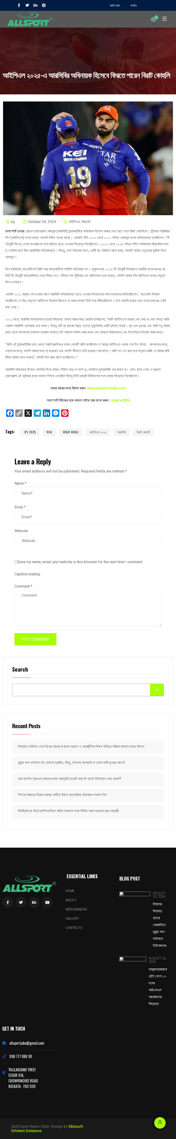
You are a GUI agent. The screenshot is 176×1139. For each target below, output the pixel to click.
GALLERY (72, 918)
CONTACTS (74, 928)
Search (20, 669)
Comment (23, 586)
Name (20, 483)
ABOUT (71, 900)
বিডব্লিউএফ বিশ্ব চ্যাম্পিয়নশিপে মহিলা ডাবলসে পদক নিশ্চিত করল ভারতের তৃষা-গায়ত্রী (68, 811)
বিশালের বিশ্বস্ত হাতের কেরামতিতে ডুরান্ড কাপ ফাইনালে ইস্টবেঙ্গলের (159, 924)
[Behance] (35, 5)
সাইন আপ (115, 5)
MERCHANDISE (76, 909)
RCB (49, 431)
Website (21, 531)
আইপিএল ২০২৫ (98, 431)
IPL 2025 (30, 431)
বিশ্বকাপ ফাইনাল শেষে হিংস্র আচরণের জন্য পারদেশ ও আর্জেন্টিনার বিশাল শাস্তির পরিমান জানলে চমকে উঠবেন (81, 746)
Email (20, 507)
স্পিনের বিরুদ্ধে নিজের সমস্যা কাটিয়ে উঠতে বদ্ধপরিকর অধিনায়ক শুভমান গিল (62, 795)
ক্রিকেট (86, 222)
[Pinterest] (44, 5)
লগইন (133, 5)
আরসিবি (121, 431)
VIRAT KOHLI (71, 431)
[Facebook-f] (19, 5)
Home (70, 891)
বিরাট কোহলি (143, 431)
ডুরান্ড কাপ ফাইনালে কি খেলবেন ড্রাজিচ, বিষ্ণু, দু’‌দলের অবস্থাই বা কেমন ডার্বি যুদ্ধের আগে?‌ (71, 762)
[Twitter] (27, 5)
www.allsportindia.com (106, 388)
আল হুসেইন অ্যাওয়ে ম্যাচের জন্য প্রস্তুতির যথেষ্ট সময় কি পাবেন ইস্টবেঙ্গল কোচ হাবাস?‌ (69, 779)
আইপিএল (74, 222)
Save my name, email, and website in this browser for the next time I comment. (80, 562)
